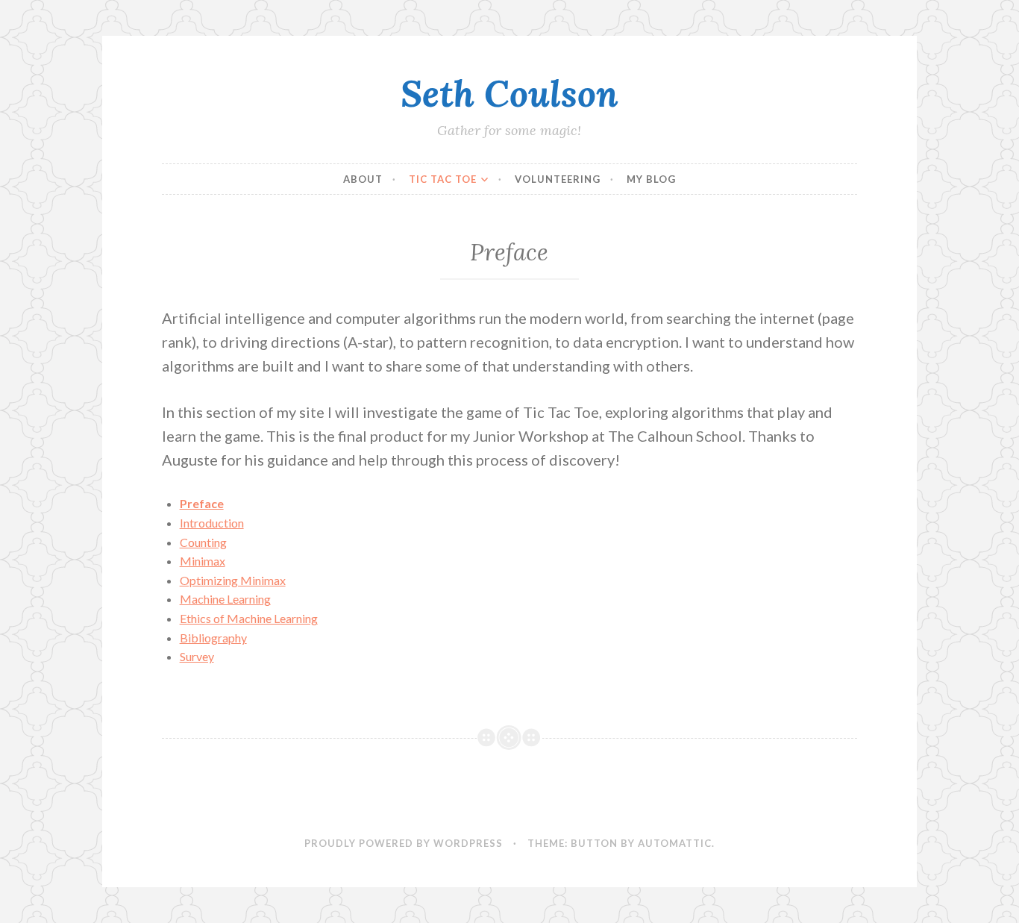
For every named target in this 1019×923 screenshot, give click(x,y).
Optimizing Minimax (233, 580)
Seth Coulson (509, 93)
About (363, 179)
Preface (202, 503)
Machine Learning (225, 599)
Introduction (212, 523)
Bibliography (213, 638)
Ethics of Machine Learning (249, 618)
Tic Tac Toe (443, 179)
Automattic (675, 843)
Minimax (202, 561)
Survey (197, 656)
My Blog (651, 179)
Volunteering (558, 179)
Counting (203, 542)
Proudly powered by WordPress (403, 843)
